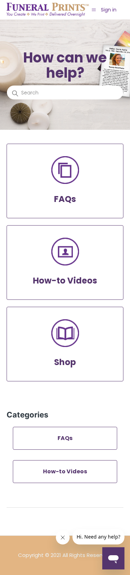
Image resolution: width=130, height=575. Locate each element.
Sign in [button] (108, 9)
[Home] (48, 9)
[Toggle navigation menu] (94, 9)
